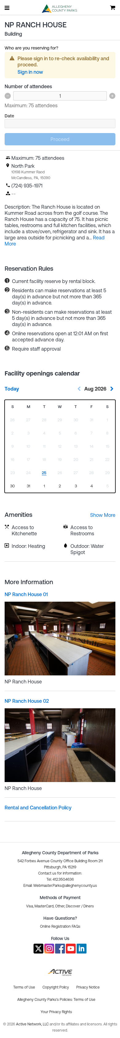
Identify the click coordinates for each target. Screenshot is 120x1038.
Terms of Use (84, 999)
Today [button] (12, 388)
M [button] (28, 406)
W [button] (60, 406)
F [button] (91, 406)
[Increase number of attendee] (112, 96)
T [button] (44, 406)
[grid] (60, 446)
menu (7, 7)
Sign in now (30, 72)
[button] (60, 885)
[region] (12, 486)
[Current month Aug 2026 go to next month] (111, 388)
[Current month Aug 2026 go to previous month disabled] (79, 388)
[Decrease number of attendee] (8, 96)
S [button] (12, 406)
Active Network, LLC (33, 1024)
